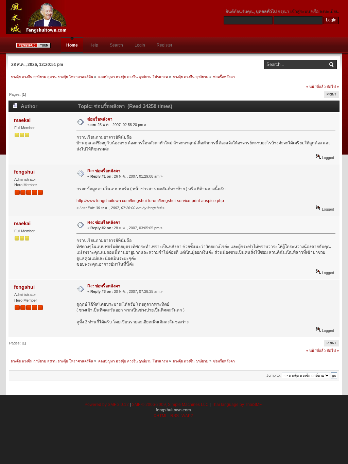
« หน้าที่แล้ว (316, 87)
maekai (22, 120)
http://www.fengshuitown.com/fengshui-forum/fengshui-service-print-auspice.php (150, 200)
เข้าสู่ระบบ (300, 11)
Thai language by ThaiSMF (237, 404)
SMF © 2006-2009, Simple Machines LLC (170, 404)
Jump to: (273, 375)
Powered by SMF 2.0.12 (107, 404)
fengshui (24, 172)
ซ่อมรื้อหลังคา (99, 119)
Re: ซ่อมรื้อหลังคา (103, 170)
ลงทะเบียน (329, 11)
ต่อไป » (333, 87)
